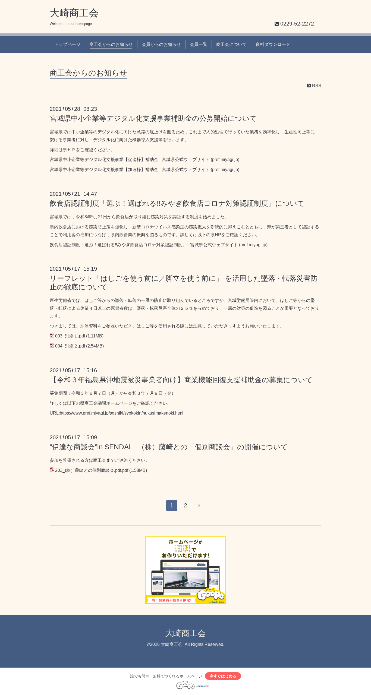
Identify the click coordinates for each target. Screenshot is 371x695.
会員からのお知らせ (161, 44)
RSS (316, 85)
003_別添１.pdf (70, 336)
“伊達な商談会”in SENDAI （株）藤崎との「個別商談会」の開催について (169, 447)
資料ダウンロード (273, 44)
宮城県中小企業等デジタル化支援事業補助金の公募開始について (153, 118)
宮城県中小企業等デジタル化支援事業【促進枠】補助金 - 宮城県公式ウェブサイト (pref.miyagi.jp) (144, 159)
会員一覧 (198, 44)
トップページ (67, 44)
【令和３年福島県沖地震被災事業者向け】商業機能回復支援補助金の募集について (181, 380)
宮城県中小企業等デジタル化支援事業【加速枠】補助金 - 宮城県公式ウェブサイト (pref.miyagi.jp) (144, 169)
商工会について (231, 44)
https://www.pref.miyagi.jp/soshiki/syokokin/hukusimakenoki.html (121, 413)
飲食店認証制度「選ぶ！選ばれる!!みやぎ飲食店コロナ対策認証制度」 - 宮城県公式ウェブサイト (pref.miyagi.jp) (159, 244)
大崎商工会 (74, 12)
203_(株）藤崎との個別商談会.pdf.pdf (91, 470)
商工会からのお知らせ (111, 44)
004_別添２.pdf (70, 346)
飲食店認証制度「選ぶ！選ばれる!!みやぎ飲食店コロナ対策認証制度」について (177, 203)
